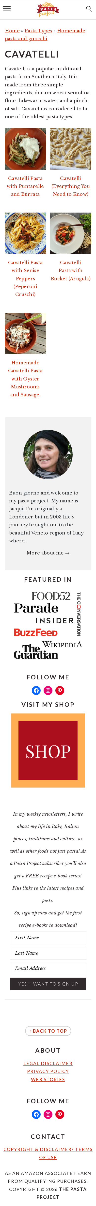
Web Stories (48, 1079)
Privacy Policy (48, 1071)
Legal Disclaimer (48, 1063)
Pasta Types (38, 31)
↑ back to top (48, 1031)
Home (12, 31)
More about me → (48, 553)
